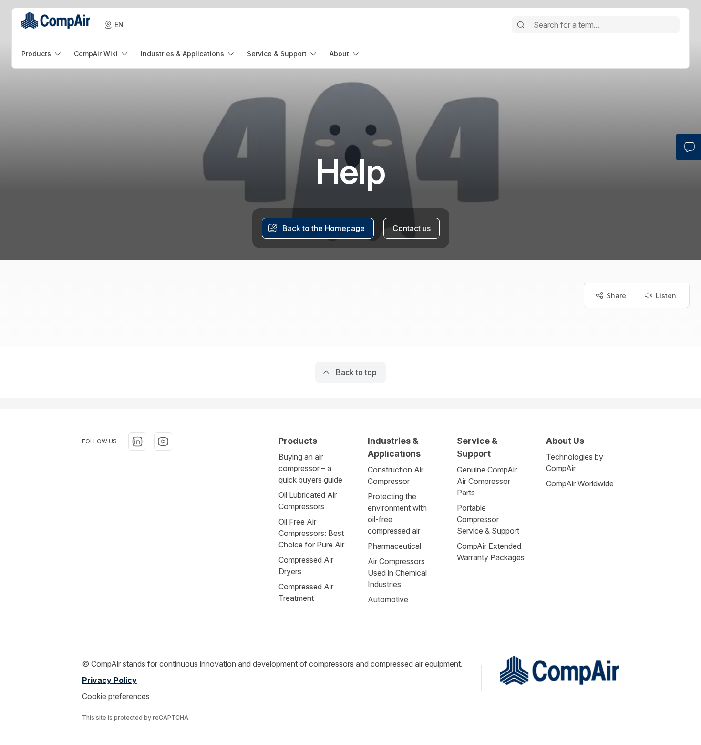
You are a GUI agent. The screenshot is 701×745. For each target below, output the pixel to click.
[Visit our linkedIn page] (137, 441)
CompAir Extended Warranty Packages (491, 551)
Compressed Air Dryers (305, 565)
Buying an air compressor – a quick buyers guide (310, 468)
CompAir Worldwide (580, 483)
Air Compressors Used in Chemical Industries (397, 572)
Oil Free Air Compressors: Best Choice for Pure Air (311, 533)
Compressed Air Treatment (305, 592)
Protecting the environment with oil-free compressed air (397, 513)
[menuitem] (41, 54)
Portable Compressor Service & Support (488, 519)
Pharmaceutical (394, 546)
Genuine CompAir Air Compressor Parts (487, 481)
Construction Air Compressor (395, 475)
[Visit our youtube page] (163, 441)
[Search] (520, 24)
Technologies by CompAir (574, 462)
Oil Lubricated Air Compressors (307, 500)
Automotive (388, 599)
